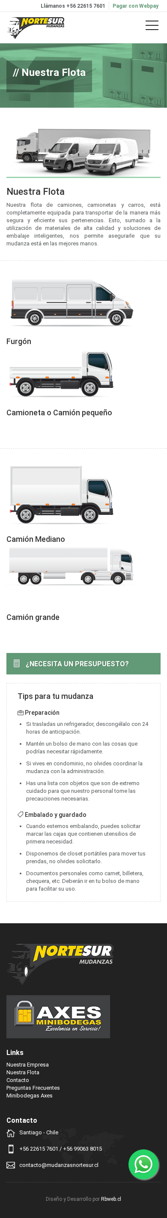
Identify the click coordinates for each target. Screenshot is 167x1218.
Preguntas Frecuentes (33, 1088)
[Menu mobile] (152, 27)
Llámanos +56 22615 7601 (73, 6)
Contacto (17, 1080)
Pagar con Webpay (135, 6)
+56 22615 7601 (38, 1148)
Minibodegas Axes (29, 1095)
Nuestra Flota (22, 1072)
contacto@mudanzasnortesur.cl (58, 1165)
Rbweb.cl (111, 1199)
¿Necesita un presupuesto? (77, 664)
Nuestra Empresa (27, 1064)
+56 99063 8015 (82, 1148)
